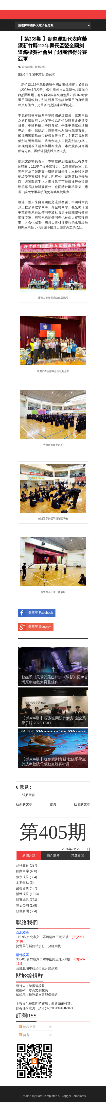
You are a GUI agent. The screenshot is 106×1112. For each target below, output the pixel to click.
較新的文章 (24, 804)
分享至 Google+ (39, 626)
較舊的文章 (82, 804)
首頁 (53, 804)
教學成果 (22, 877)
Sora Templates (46, 1096)
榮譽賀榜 (22, 888)
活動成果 (22, 894)
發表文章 (29, 1027)
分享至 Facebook (40, 612)
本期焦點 (22, 882)
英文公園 (22, 905)
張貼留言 (28, 795)
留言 (25, 1035)
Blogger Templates (73, 1096)
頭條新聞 (27, 66)
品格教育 (22, 865)
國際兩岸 (22, 871)
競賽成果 (40, 66)
